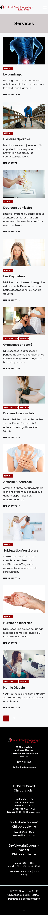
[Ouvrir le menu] (45, 7)
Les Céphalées (14, 276)
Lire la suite (11, 94)
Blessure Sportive (16, 139)
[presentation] (24, 50)
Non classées (11, 339)
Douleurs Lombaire (17, 207)
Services (8, 68)
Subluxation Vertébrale (20, 550)
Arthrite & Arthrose (17, 482)
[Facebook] (24, 911)
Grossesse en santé (17, 344)
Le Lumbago (12, 74)
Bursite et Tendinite (17, 623)
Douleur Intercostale (19, 413)
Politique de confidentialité (24, 898)
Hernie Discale (14, 687)
